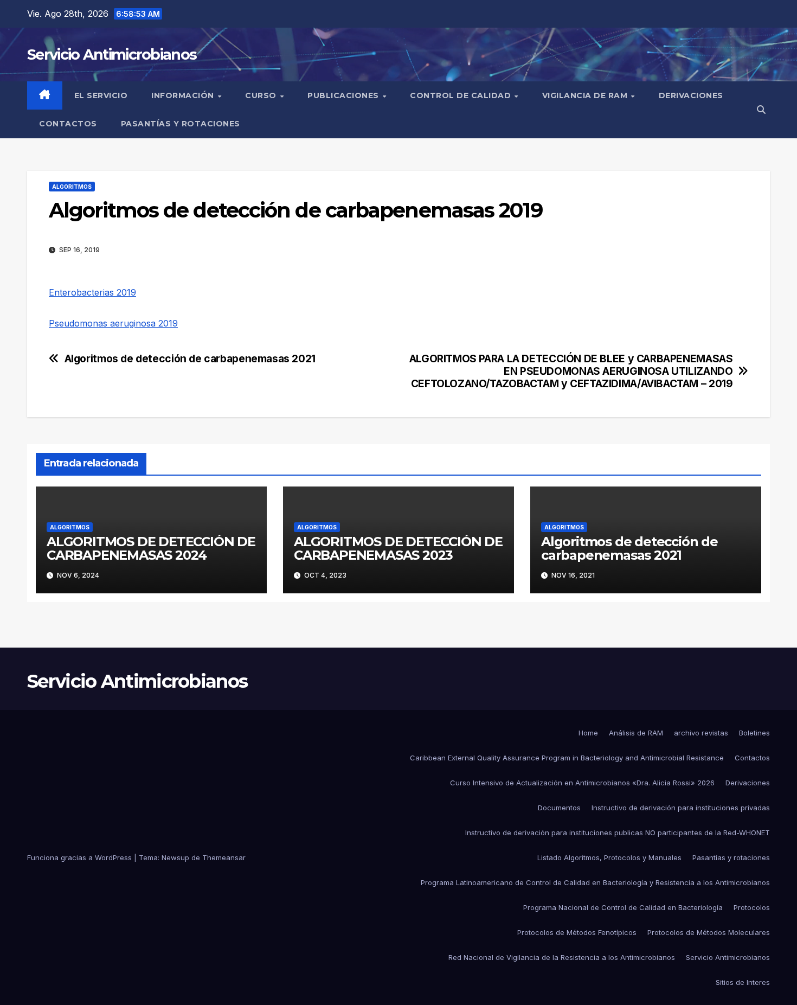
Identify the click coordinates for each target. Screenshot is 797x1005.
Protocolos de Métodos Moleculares (708, 932)
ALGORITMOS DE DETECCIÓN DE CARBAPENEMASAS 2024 (151, 548)
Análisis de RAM (636, 732)
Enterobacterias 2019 (92, 292)
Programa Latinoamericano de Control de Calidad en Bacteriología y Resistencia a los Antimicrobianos (595, 882)
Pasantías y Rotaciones (180, 124)
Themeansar (224, 857)
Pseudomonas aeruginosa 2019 (113, 323)
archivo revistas (701, 732)
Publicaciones (344, 95)
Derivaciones (691, 95)
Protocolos (752, 907)
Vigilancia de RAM (586, 95)
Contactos (68, 124)
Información (183, 95)
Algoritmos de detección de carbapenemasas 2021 (190, 359)
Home (588, 732)
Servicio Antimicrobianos (111, 54)
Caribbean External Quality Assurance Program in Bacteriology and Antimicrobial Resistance (567, 757)
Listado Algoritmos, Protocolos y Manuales (609, 857)
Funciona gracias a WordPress (80, 857)
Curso (262, 95)
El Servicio (101, 95)
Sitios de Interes (743, 982)
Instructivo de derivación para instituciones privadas (681, 807)
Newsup (175, 857)
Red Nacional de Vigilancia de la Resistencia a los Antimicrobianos (561, 957)
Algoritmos (72, 186)
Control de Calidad (461, 95)
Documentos (559, 807)
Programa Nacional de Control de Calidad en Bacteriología (623, 907)
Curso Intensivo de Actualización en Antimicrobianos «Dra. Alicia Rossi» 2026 (582, 782)
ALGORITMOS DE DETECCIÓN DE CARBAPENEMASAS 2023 (398, 548)
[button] (761, 109)
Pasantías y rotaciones (731, 857)
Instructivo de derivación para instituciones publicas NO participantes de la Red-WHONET (617, 832)
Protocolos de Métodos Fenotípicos (577, 932)
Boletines (754, 732)
